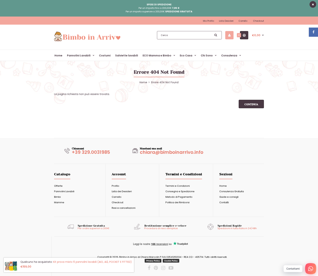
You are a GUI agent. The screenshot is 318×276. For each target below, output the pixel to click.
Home (223, 186)
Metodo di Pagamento (178, 197)
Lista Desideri (226, 20)
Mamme (59, 202)
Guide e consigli (229, 197)
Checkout (258, 20)
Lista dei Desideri (122, 191)
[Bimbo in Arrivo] (87, 41)
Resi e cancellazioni (123, 208)
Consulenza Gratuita (231, 191)
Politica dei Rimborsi (177, 202)
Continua (251, 104)
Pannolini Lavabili (64, 191)
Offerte (58, 186)
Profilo (115, 186)
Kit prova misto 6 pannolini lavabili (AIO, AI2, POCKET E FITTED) (92, 262)
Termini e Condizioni (177, 186)
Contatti (224, 202)
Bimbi (57, 197)
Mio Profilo (208, 20)
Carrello (243, 20)
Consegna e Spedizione (180, 191)
